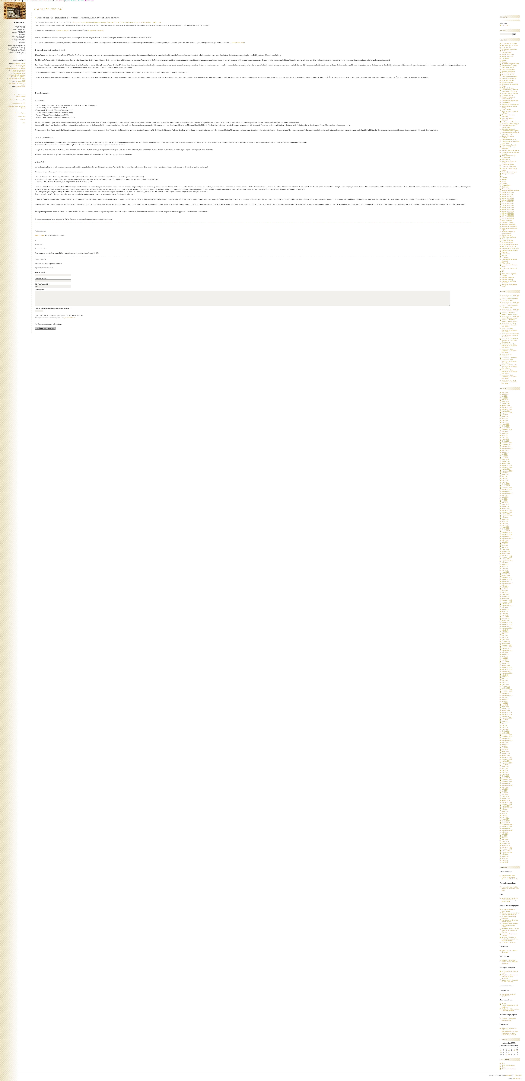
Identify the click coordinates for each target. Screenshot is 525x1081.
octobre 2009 (506, 761)
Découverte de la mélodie (510, 84)
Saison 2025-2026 (508, 54)
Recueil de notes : (19, 95)
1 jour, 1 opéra (506, 47)
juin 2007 (505, 813)
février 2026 (506, 403)
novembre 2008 (507, 781)
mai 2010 (505, 748)
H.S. (503, 272)
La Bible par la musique (509, 49)
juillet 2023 (505, 452)
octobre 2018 (506, 559)
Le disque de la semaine (510, 244)
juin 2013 (505, 679)
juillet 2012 (505, 699)
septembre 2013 (507, 673)
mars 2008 (505, 796)
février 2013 (506, 686)
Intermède (505, 25)
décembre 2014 (507, 645)
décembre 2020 (507, 510)
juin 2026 (505, 396)
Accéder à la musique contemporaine (509, 1019)
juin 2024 (505, 435)
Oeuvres (505, 177)
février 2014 (506, 663)
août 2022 (505, 473)
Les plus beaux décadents (510, 150)
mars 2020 (505, 527)
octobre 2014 (506, 649)
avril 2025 (505, 422)
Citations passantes (508, 71)
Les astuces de (18, 103)
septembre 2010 (507, 740)
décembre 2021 (507, 488)
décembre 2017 (507, 577)
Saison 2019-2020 (508, 211)
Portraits (504, 183)
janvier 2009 (506, 778)
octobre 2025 (506, 411)
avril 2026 (505, 400)
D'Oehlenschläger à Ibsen (510, 64)
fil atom (504, 1067)
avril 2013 (505, 682)
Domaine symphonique (509, 226)
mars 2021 (505, 504)
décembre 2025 (507, 407)
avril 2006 (505, 839)
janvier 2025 (506, 428)
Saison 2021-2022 (508, 215)
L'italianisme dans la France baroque (18, 64)
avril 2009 (505, 772)
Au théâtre (505, 257)
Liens (23, 122)
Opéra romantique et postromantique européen (510, 130)
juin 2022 (505, 476)
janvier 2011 (506, 733)
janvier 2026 (506, 405)
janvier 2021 (506, 508)
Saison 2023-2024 (508, 219)
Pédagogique (506, 185)
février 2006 (506, 843)
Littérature (505, 62)
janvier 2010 (506, 755)
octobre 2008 (506, 783)
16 (514, 1051)
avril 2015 (505, 637)
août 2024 (505, 431)
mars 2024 (505, 439)
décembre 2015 (507, 622)
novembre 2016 (507, 602)
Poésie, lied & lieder (508, 73)
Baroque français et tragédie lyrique (508, 97)
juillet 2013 (505, 677)
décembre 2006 (507, 825)
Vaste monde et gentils (509, 274)
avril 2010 (505, 750)
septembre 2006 (507, 830)
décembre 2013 (507, 667)
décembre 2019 (507, 532)
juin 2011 (504, 723)
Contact (23, 119)
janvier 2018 (506, 576)
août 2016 (505, 607)
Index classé (39, 235)
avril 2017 (505, 592)
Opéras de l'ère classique (510, 104)
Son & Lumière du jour (509, 246)
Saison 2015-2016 (508, 204)
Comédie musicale (508, 164)
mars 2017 (505, 594)
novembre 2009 (507, 759)
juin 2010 (505, 746)
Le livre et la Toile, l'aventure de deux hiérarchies (15, 67)
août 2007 (505, 810)
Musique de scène (508, 174)
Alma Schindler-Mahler (509, 78)
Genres (504, 179)
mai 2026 (505, 398)
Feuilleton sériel (20, 86)
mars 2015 (505, 639)
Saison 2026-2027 (508, 56)
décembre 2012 (507, 690)
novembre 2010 (507, 736)
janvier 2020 (506, 531)
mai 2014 (505, 658)
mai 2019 (505, 546)
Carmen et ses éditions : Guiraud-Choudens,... (510, 335)
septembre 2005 (507, 853)
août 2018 (505, 562)
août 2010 (505, 742)
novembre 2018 (507, 557)
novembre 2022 (507, 467)
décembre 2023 (507, 443)
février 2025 (506, 426)
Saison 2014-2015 (508, 202)
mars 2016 (505, 617)
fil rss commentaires (508, 1065)
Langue (504, 60)
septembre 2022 (507, 471)
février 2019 (506, 551)
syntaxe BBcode (69, 317)
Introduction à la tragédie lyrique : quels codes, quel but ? (510, 888)
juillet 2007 (505, 811)
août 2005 (505, 855)
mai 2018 (505, 568)
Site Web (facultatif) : (42, 284)
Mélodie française (507, 82)
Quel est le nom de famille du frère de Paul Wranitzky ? (53, 308)
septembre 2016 (507, 605)
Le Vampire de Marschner (510, 122)
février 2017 (506, 596)
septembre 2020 (507, 516)
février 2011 (505, 731)
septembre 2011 (507, 718)
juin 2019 (505, 544)
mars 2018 (505, 572)
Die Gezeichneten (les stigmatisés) (509, 156)
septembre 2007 (507, 808)
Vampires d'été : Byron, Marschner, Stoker (509, 66)
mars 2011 (505, 729)
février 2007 (506, 821)
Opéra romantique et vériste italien (138, 22)
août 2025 (505, 415)
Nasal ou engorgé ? (18, 77)
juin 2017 (505, 589)
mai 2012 (505, 703)
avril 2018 (505, 570)
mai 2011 (505, 725)
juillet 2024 (505, 433)
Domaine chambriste (508, 224)
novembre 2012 (507, 692)
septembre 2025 (507, 413)
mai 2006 (505, 838)
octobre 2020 (506, 514)
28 (509, 1054)
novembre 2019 (507, 534)
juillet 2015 (505, 632)
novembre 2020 (507, 512)
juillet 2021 (505, 497)
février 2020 (506, 529)
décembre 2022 (507, 465)
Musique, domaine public (17, 100)
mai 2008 (505, 793)
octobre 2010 (506, 738)
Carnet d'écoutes (507, 240)
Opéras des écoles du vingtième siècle (509, 162)
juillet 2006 (505, 834)
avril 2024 (505, 437)
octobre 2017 (506, 581)
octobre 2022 (506, 469)
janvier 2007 (506, 823)
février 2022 (506, 484)
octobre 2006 (506, 828)
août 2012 (505, 697)
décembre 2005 (507, 847)
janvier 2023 (506, 463)
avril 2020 (505, 525)
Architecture (506, 254)
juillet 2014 (505, 654)
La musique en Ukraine (509, 43)
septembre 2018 (507, 561)
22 (511, 1052)
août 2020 (505, 518)
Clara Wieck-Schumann (509, 77)
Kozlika (508, 1075)
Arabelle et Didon (19, 73)
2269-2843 (517, 1078)
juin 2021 (505, 499)
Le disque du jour (507, 242)
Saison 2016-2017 (508, 205)
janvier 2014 (506, 665)
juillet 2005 (505, 856)
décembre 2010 (507, 735)
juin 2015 (505, 634)
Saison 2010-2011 (508, 194)
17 (517, 1051)
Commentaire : (40, 290)
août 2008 (505, 787)
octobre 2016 (506, 604)
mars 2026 (505, 401)
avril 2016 (505, 615)
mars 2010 (505, 752)
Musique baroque (507, 279)
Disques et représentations (83, 22)
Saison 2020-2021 (508, 213)
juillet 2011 (505, 722)
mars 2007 (505, 819)
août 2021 (505, 495)
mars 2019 (505, 549)
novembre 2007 (507, 804)
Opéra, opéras (506, 235)
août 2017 (505, 585)
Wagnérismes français (509, 145)
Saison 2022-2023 (508, 217)
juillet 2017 (505, 587)
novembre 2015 (507, 624)
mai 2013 (505, 680)
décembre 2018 (507, 555)
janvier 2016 (506, 621)
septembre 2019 (507, 538)
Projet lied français (508, 80)
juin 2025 (505, 418)
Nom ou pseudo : (40, 273)
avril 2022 (505, 480)
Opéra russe (506, 159)
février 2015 (506, 641)
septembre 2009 (507, 763)
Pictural (504, 256)
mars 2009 (505, 774)
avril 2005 (505, 862)
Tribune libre (21, 116)
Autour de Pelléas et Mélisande (508, 147)
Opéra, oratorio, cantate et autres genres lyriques (510, 913)
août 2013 (505, 675)
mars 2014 (505, 662)
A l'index (504, 275)
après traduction (98, 30)
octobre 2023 (506, 446)
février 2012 (506, 708)
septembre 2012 (507, 695)
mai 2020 (505, 523)
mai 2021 (505, 501)
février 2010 (506, 753)
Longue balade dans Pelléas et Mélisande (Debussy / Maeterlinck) (510, 877)
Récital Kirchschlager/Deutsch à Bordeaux (510, 1005)
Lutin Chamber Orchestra (510, 248)
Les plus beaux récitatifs (510, 93)
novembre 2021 (507, 489)
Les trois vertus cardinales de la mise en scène (17, 83)
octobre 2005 (506, 851)
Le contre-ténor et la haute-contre (508, 910)
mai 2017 (505, 591)
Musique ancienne (508, 277)
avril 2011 (505, 727)
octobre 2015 (506, 626)
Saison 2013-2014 (508, 200)
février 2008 (506, 798)
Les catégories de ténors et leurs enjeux (510, 921)
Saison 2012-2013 (508, 198)
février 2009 (506, 776)
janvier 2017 (506, 598)
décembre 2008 (507, 780)
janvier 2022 (506, 486)
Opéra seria (506, 102)
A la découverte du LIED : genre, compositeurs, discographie (510, 899)
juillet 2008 (505, 789)
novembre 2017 (507, 579)
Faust (503, 86)
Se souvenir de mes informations (50, 324)
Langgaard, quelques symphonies (509, 995)
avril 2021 (505, 503)
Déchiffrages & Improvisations (506, 51)
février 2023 (506, 461)
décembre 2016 (507, 600)
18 (501, 1052)
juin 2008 (505, 791)
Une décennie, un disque (510, 45)
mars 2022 (505, 482)
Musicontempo (506, 239)
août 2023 (505, 450)
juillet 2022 (505, 474)
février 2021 (506, 506)
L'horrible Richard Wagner (510, 124)
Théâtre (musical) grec (509, 172)
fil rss (503, 1063)
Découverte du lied (508, 75)
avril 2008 (505, 795)
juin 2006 (505, 836)
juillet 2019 (505, 542)
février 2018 (506, 574)
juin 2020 (505, 521)
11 (500, 1051)
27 (506, 1054)
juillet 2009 (505, 766)
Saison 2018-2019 (508, 209)
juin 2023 (505, 454)
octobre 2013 (506, 671)
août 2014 (505, 652)
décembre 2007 (507, 802)
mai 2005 (505, 860)
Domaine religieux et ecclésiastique (508, 232)
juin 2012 (505, 701)
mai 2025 (505, 420)
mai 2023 (505, 456)
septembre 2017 (507, 583)
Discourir (505, 252)
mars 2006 (505, 841)
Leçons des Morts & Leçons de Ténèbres (18, 71)
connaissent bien (238, 42)
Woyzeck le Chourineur (17, 75)
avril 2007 (505, 817)
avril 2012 (505, 705)
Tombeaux (505, 356)
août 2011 (505, 720)
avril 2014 (505, 660)
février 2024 (506, 441)
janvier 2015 (506, 643)
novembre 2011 (507, 714)
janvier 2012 (506, 710)
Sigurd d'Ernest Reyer (509, 139)
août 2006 (505, 832)
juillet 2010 (505, 744)
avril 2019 (505, 547)
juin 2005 (505, 858)
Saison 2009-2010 (508, 192)
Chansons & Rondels (509, 166)
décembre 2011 (507, 712)
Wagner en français (62, 30)
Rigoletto (91, 30)
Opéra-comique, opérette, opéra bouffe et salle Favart (510, 925)
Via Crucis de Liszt (508, 88)
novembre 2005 (507, 849)
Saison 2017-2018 (508, 207)
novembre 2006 (507, 826)
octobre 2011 (506, 716)
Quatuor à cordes (507, 222)
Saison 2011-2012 (508, 196)
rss (160, 22)
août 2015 (505, 630)
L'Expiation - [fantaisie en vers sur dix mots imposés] (510, 976)
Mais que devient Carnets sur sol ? (510, 296)
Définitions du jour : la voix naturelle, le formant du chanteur (510, 930)
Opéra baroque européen (510, 100)
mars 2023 (505, 459)
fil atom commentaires (509, 1069)
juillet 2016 (505, 609)
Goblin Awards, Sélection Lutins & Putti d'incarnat (510, 90)
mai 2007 (505, 815)
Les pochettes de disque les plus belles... (509, 324)
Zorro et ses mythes (508, 69)
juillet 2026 (505, 394)
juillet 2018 (505, 564)
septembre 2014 (507, 650)
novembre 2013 (507, 669)
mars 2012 (505, 707)
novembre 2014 (507, 647)
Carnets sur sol (48, 8)
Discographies (506, 189)
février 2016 (506, 619)
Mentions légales (20, 113)
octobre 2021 (506, 491)
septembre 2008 (507, 785)
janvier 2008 (506, 800)
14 (509, 1051)
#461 (155, 22)
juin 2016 (505, 611)
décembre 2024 (507, 429)
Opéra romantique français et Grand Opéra (108, 22)
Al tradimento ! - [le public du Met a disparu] (510, 981)
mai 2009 (505, 770)
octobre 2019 (506, 536)
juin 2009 (505, 768)
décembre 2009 (507, 757)
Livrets (504, 181)
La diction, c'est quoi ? (509, 942)
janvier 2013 (506, 688)
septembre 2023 (507, 448)
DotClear (518, 1075)
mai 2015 (505, 635)
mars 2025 (505, 424)
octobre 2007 (506, 806)
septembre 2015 (507, 628)
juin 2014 (505, 656)
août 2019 (505, 540)
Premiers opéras (507, 95)
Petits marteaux (507, 220)
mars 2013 (505, 684)
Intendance (505, 58)
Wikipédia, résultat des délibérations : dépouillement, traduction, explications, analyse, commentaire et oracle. (510, 1031)
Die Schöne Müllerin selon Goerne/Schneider (510, 1009)
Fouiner (503, 30)
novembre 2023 (507, 445)
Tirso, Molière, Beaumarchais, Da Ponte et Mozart (510, 111)
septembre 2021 (507, 493)
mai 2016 (505, 613)
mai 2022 (505, 478)
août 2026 (505, 392)
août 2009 (505, 765)
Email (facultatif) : (41, 278)
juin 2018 (505, 566)
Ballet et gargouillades (509, 237)
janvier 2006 (506, 845)
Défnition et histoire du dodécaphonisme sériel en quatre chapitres (510, 938)
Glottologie (505, 187)
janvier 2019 (506, 553)
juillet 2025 (505, 416)
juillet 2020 (505, 519)
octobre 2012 (506, 693)
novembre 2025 (507, 409)
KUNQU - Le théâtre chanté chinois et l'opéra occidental (510, 961)
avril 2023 (505, 458)
